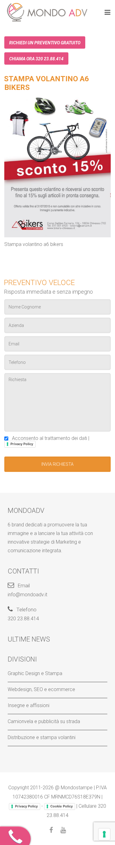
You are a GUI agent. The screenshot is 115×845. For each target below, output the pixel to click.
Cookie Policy (61, 806)
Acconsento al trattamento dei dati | (49, 440)
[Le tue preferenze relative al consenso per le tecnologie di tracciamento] (104, 834)
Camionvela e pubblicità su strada (44, 721)
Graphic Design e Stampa (35, 673)
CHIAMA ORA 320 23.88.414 (36, 58)
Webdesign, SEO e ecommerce (41, 689)
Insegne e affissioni (28, 705)
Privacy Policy (21, 444)
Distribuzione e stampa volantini (41, 737)
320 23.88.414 (23, 619)
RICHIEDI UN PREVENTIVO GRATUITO (44, 42)
